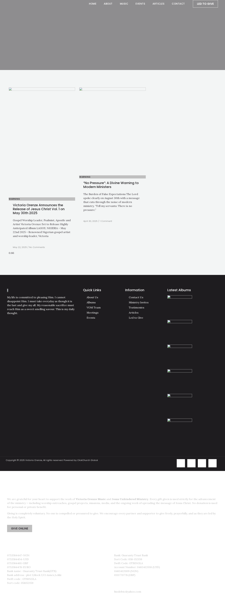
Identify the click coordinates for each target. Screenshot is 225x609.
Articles (158, 3)
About (108, 3)
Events (140, 3)
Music (124, 3)
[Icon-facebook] (202, 463)
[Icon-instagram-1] (191, 463)
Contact (178, 3)
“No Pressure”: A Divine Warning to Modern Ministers (111, 185)
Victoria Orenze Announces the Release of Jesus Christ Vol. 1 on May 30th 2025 (39, 209)
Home (92, 3)
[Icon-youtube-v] (181, 463)
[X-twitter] (212, 463)
